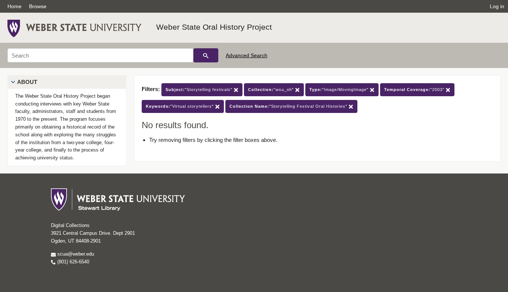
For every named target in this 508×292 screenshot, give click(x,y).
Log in (497, 6)
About (27, 82)
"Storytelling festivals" (199, 89)
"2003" (415, 89)
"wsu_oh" (271, 89)
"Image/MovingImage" (339, 89)
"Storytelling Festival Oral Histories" (289, 106)
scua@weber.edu (75, 254)
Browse (37, 6)
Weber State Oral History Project (214, 27)
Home (14, 6)
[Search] (205, 55)
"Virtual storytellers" (180, 106)
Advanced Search (246, 55)
